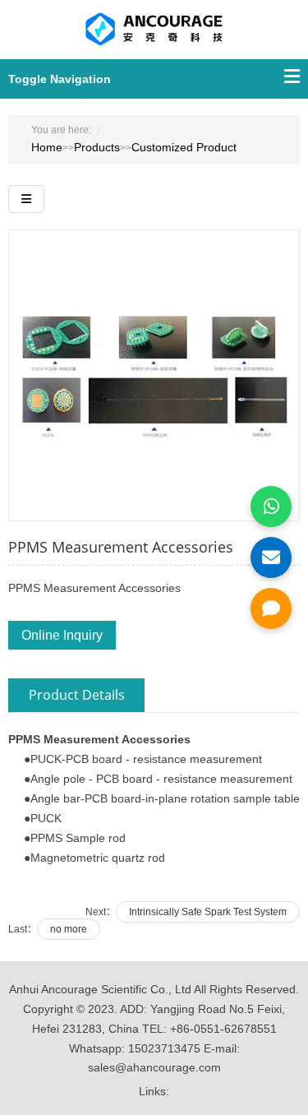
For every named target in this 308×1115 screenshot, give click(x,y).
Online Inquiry (62, 635)
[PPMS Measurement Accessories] (154, 374)
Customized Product (184, 147)
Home (46, 147)
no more (68, 929)
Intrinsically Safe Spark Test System (208, 912)
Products (97, 147)
